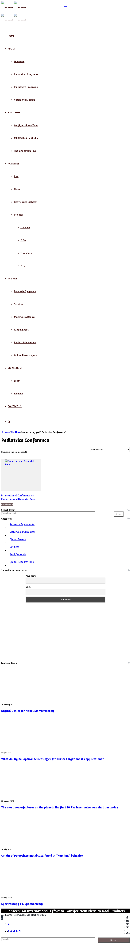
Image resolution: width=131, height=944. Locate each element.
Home (11, 35)
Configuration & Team (26, 125)
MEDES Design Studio (26, 138)
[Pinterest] (127, 923)
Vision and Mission (24, 99)
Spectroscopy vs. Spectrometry (22, 904)
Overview (19, 61)
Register (18, 393)
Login (17, 380)
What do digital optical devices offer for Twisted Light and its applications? (52, 759)
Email (28, 586)
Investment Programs (26, 86)
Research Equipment (25, 291)
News (17, 189)
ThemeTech (26, 253)
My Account (15, 367)
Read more (7, 504)
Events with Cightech (25, 201)
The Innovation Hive (25, 150)
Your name (31, 575)
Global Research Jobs (22, 561)
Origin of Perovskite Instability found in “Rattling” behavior (42, 855)
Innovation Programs (26, 74)
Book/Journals (18, 554)
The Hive (25, 227)
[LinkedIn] (127, 920)
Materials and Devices (22, 531)
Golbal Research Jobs (25, 355)
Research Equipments (22, 524)
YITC (22, 265)
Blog (16, 176)
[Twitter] (127, 927)
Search (119, 514)
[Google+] (128, 933)
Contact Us (15, 406)
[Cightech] (14, 7)
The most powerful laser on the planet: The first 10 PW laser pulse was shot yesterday (59, 807)
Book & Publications (25, 342)
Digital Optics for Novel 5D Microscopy (27, 710)
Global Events (22, 329)
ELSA (23, 240)
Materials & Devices (24, 316)
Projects (18, 214)
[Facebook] (127, 930)
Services (18, 304)
